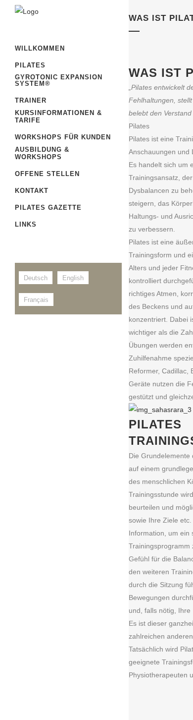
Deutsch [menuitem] (36, 278)
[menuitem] (35, 277)
